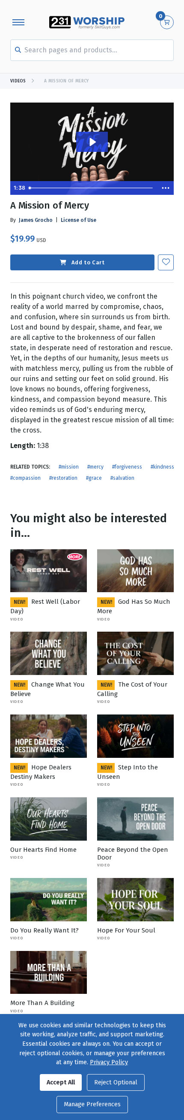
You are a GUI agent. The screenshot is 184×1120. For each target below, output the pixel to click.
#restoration (63, 478)
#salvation (122, 478)
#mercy (95, 467)
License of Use (78, 220)
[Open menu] (18, 22)
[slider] (92, 188)
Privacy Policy (109, 1062)
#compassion (25, 478)
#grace (94, 478)
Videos (18, 81)
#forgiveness (127, 467)
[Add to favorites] (166, 262)
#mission (69, 467)
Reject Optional (115, 1082)
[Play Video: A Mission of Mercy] (92, 142)
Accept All (61, 1082)
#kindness (162, 467)
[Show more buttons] (165, 188)
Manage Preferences (92, 1104)
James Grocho (36, 220)
